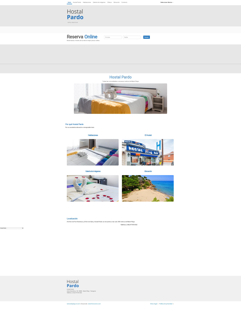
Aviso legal (153, 304)
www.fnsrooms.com (94, 304)
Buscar (147, 37)
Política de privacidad (165, 304)
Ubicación (148, 171)
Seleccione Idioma (166, 2)
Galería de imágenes (92, 171)
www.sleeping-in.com (73, 304)
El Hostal (148, 135)
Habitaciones (93, 135)
